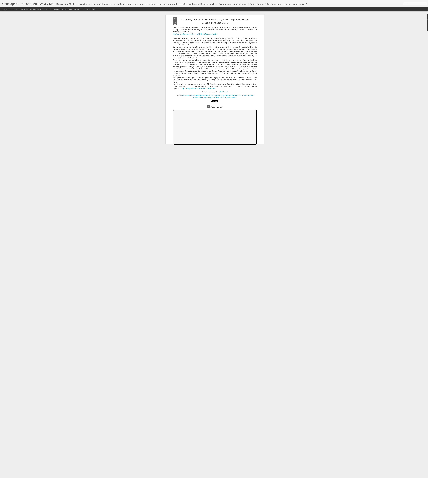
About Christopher (25, 9)
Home (15, 9)
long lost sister (221, 97)
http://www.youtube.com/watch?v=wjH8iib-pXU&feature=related (195, 34)
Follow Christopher (74, 9)
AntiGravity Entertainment (57, 9)
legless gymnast (209, 97)
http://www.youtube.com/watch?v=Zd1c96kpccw (198, 88)
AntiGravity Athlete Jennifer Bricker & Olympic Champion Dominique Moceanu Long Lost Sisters (215, 21)
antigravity (185, 95)
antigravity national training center (201, 95)
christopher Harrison (221, 95)
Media (93, 9)
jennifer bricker (198, 97)
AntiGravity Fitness (40, 9)
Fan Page (86, 9)
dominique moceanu (246, 95)
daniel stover (233, 95)
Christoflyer (224, 92)
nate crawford (232, 97)
